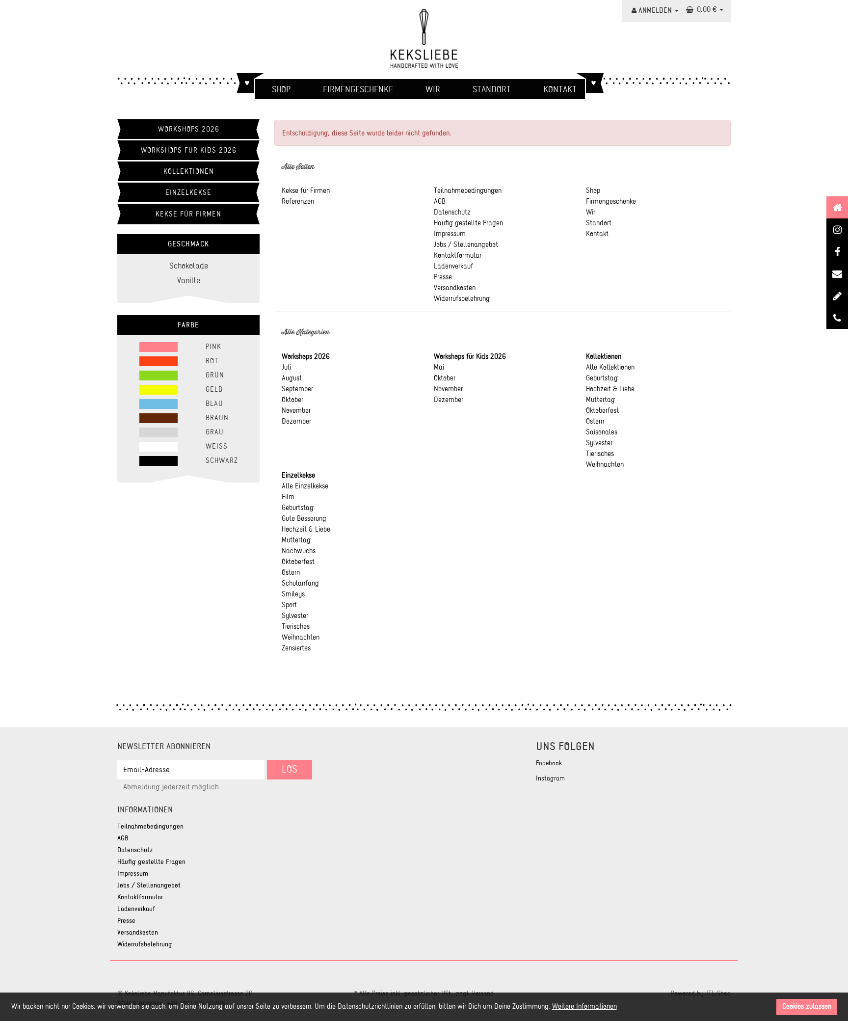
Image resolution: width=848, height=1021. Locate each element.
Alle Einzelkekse (305, 486)
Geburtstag (602, 378)
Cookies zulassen (806, 1006)
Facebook (549, 763)
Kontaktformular (140, 897)
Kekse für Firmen (188, 214)
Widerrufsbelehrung (144, 944)
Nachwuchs (299, 550)
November (296, 410)
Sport (289, 604)
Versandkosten (137, 932)
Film (288, 496)
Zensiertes (296, 648)
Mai (439, 367)
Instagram (550, 778)
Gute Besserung (304, 518)
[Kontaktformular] (837, 274)
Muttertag (600, 399)
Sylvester (599, 442)
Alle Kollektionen (610, 367)
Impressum (132, 873)
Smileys (293, 594)
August (292, 378)
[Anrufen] (837, 318)
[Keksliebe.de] (424, 38)
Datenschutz (135, 850)
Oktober (292, 399)
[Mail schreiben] (837, 296)
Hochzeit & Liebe (610, 388)
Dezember (296, 421)
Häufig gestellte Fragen (151, 861)
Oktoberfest (602, 410)
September (297, 388)
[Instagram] (837, 229)
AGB (123, 838)
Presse (126, 920)
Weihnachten (605, 464)
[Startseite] (837, 207)
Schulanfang (300, 583)
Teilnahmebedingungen (150, 826)
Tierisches (600, 453)
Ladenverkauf (136, 909)
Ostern (595, 421)
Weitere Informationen (584, 1006)
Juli (286, 367)
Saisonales (601, 432)
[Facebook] (837, 252)
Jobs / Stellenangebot (149, 885)
